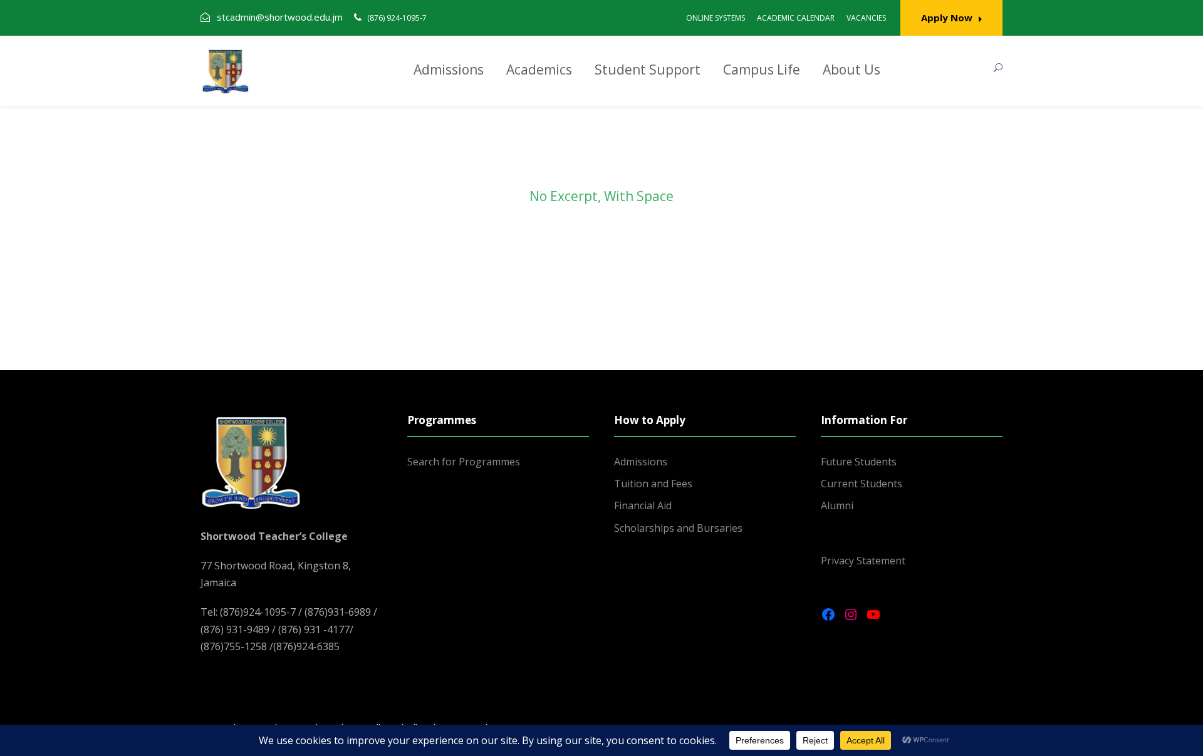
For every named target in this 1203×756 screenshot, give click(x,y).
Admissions (449, 69)
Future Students (859, 462)
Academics (539, 69)
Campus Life (761, 69)
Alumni (837, 505)
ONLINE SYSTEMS (715, 18)
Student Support (647, 69)
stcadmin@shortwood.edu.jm (280, 17)
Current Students (861, 483)
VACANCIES (866, 18)
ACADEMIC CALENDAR (796, 18)
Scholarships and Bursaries (678, 528)
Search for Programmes (463, 462)
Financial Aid (643, 505)
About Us (851, 69)
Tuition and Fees (653, 483)
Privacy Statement (863, 560)
